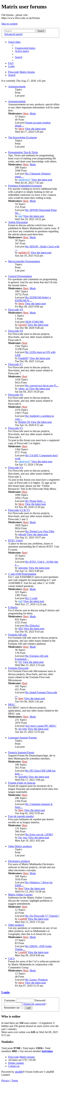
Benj (25, 113)
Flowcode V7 (15, 364)
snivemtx (23, 567)
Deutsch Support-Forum (21, 752)
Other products (16, 924)
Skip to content (9, 23)
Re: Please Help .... (35, 501)
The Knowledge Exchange (22, 137)
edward (22, 534)
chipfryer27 (24, 179)
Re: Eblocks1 (32, 625)
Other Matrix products (20, 846)
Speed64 (23, 776)
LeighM (22, 918)
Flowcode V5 (15, 428)
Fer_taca (22, 837)
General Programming (20, 276)
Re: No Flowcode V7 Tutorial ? (42, 915)
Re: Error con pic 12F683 (39, 834)
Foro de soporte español (21, 816)
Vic (20, 662)
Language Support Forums (22, 737)
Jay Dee (22, 728)
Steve (21, 128)
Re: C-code (31, 598)
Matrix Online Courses (20, 894)
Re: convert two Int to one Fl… (42, 385)
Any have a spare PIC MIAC (40, 725)
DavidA (22, 324)
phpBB (19, 1071)
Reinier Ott (24, 422)
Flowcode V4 (15, 467)
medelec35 (24, 252)
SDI (20, 628)
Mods (33, 113)
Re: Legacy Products (36, 979)
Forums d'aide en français (21, 782)
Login (5, 992)
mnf (20, 216)
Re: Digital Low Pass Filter (39, 531)
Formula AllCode (17, 634)
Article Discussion (18, 222)
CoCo (11, 958)
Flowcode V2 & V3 (19, 510)
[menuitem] (25, 48)
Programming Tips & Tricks (23, 152)
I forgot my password (34, 1003)
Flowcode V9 (15, 309)
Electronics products (19, 861)
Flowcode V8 (15, 330)
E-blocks (13, 607)
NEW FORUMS (34, 321)
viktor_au (23, 388)
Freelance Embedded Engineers (25, 185)
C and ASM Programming (22, 573)
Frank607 (23, 358)
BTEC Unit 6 (15, 540)
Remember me (12, 1007)
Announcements (17, 86)
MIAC (11, 704)
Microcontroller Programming (24, 261)
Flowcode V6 (15, 394)
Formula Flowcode (18, 668)
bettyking (47, 1051)
